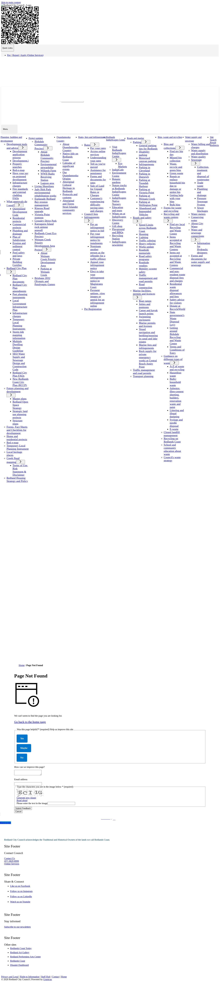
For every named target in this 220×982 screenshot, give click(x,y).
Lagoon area (47, 183)
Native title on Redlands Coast (70, 156)
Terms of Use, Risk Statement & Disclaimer (20, 470)
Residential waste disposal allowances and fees (176, 290)
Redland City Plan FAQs (20, 374)
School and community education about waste (172, 449)
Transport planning (143, 376)
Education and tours (117, 209)
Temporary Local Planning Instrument (18, 447)
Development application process (20, 154)
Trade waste (200, 184)
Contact (55, 976)
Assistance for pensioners (98, 172)
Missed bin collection (176, 159)
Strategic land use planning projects (20, 414)
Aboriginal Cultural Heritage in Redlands (69, 186)
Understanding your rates (98, 159)
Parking (137, 142)
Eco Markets (122, 165)
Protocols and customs (70, 196)
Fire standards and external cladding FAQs (20, 193)
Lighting (143, 237)
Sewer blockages (202, 209)
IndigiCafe (118, 169)
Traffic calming (147, 240)
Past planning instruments (20, 296)
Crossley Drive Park (46, 220)
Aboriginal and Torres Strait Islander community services (70, 207)
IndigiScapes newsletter (119, 243)
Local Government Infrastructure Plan (20, 305)
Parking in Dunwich (144, 175)
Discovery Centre (117, 221)
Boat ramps (145, 300)
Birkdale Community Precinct (41, 145)
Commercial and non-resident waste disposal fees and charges (177, 274)
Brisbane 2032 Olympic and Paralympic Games (45, 281)
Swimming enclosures (145, 318)
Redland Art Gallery (19, 952)
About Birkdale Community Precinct (47, 156)
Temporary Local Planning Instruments (19, 324)
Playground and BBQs (118, 231)
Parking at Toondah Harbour (144, 183)
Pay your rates (98, 148)
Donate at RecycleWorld (177, 307)
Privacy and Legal (9, 976)
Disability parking (144, 153)
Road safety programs (145, 258)
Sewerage (196, 159)
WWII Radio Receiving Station (48, 176)
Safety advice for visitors (177, 301)
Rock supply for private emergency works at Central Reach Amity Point (148, 359)
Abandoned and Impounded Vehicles (147, 211)
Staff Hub (45, 976)
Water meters (198, 214)
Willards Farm (48, 170)
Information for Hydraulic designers (203, 248)
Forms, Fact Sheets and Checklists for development (17, 430)
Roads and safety (142, 217)
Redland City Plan (16, 268)
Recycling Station (117, 237)
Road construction (145, 286)
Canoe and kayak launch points (148, 312)
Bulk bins (175, 204)
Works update (146, 246)
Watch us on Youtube (22, 901)
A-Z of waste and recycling (177, 368)
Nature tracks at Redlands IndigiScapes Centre (119, 190)
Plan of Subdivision (19, 238)
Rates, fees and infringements (92, 137)
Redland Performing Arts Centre (25, 956)
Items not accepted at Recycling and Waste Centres (176, 259)
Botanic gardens (116, 181)
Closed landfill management (172, 434)
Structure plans (17, 422)
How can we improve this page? (29, 767)
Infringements (91, 217)
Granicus (47, 979)
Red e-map (12, 442)
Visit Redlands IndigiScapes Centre (119, 151)
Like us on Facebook (22, 886)
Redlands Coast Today (21, 948)
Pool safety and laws (19, 254)
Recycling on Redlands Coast (172, 440)
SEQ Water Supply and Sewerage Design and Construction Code (19, 361)
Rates (87, 144)
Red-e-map (19, 170)
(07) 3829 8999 (11, 861)
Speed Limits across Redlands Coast (147, 228)
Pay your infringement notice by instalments (97, 238)
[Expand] (17, 141)
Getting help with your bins (176, 198)
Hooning (143, 234)
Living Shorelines (44, 186)
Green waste (176, 173)
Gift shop (117, 226)
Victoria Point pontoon (42, 216)
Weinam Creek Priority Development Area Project (45, 244)
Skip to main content (11, 2)
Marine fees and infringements (147, 346)
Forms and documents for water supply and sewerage (200, 260)
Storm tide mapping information (19, 335)
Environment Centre (119, 174)
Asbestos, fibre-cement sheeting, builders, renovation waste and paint (176, 398)
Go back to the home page (30, 721)
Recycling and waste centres (171, 216)
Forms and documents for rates (98, 179)
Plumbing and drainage (20, 232)
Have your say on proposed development (20, 176)
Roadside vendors (144, 264)
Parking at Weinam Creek (46, 271)
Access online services (97, 153)
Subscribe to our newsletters (17, 927)
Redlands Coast (17, 961)
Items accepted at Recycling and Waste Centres (176, 243)
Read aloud (22, 800)
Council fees (91, 214)
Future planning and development (17, 390)
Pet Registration (93, 309)
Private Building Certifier (17, 262)
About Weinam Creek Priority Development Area (48, 259)
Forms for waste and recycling (172, 209)
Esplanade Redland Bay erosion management (45, 202)
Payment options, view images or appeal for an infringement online (97, 298)
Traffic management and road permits (148, 278)
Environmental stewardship (49, 166)
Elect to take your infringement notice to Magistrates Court (97, 279)
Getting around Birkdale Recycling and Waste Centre (175, 335)
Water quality (198, 156)
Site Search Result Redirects (214, 141)
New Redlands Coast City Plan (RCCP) (20, 382)
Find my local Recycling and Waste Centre (177, 229)
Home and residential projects (17, 438)
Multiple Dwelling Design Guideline (18, 346)
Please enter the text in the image (32, 803)
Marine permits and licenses (147, 324)
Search (61, 96)
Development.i (21, 160)
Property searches (17, 165)
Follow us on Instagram (23, 891)
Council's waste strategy (172, 459)
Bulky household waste (175, 382)
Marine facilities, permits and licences (144, 292)
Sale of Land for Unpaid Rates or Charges (97, 190)
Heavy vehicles (147, 243)
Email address (20, 779)
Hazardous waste (175, 374)
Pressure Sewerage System (202, 201)
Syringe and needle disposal (176, 422)
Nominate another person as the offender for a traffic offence (98, 252)
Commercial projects (19, 226)
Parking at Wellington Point (148, 203)
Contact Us (9, 858)
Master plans (19, 398)
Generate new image (26, 798)
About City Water (197, 225)
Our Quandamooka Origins (70, 175)
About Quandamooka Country (70, 147)
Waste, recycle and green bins (176, 167)
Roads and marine (135, 138)
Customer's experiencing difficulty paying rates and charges (97, 204)
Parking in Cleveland (144, 169)
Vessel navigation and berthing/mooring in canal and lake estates (148, 335)
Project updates (36, 138)
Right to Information (29, 976)
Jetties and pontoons (144, 306)
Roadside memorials (144, 251)
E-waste (174, 429)
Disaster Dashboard (19, 965)
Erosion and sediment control (19, 246)
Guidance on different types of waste (173, 360)
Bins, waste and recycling (170, 137)
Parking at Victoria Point (146, 191)
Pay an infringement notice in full (97, 227)
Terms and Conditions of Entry (177, 349)
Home (22, 665)
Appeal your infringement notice (97, 265)
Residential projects (19, 220)
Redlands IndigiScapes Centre (115, 138)
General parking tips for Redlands (148, 147)
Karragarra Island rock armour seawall (44, 227)
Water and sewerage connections (197, 232)
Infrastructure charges (20, 184)
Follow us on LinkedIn (23, 896)
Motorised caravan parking (147, 160)
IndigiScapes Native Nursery (119, 201)
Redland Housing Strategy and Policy (17, 479)
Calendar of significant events (69, 166)
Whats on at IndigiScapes (119, 215)
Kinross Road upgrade (42, 210)
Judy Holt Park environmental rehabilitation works (45, 192)
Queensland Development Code (20, 211)
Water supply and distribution (199, 152)
